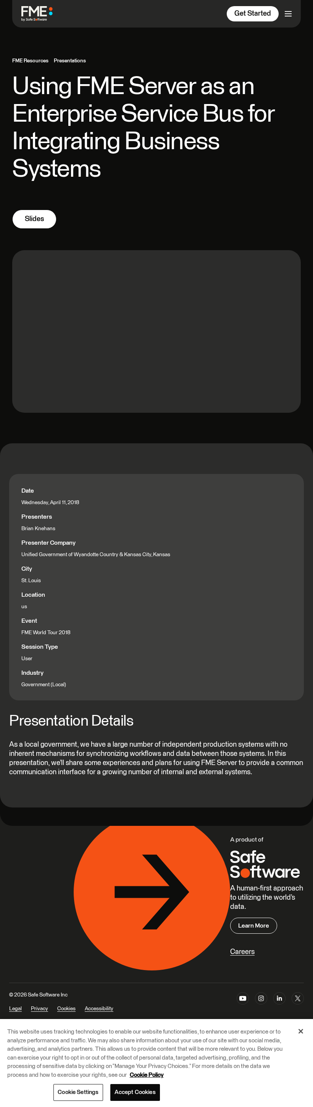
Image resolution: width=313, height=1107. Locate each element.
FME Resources (30, 60)
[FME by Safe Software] (44, 13)
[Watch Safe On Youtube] (243, 1006)
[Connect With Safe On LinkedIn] (279, 1006)
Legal (15, 1008)
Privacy (39, 1008)
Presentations (70, 60)
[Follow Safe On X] (298, 1006)
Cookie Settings (78, 1092)
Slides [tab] (34, 219)
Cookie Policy (147, 1075)
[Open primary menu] (288, 14)
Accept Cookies (135, 1092)
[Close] (300, 1031)
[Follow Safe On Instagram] (261, 1006)
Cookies (66, 1008)
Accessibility (99, 1008)
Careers (242, 952)
